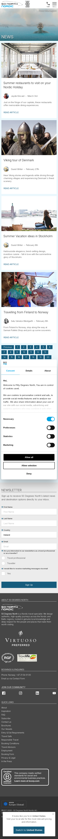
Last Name (8, 519)
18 (33, 357)
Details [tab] (29, 371)
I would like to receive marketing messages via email (26, 569)
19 (41, 357)
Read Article (11, 112)
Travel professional (16, 558)
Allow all (29, 457)
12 (38, 352)
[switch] (51, 427)
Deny (29, 473)
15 (12, 357)
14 (4, 357)
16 (19, 357)
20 (48, 357)
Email (6, 542)
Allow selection (29, 465)
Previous (8, 347)
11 (31, 352)
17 (26, 357)
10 (24, 352)
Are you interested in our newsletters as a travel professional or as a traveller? (29, 552)
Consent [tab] (10, 371)
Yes (9, 573)
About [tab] (47, 371)
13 (45, 352)
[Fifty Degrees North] (12, 4)
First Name (8, 507)
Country (7, 530)
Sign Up (29, 584)
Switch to (29, 830)
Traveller (11, 563)
